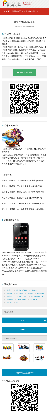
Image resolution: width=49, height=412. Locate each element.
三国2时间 (33, 290)
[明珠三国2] (7, 357)
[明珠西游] (39, 348)
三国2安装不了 (10, 296)
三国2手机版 (40, 293)
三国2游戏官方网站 (21, 290)
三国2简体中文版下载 (37, 296)
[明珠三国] (7, 348)
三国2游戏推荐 (21, 299)
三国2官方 (8, 290)
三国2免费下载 (25, 72)
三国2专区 (16, 11)
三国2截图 (8, 293)
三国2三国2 (18, 302)
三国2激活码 (9, 299)
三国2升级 (8, 302)
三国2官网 (29, 293)
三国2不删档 (19, 293)
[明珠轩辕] (23, 348)
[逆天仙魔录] (39, 358)
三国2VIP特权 (22, 296)
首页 (8, 11)
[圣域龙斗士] (23, 358)
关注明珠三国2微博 (23, 372)
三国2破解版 (33, 299)
